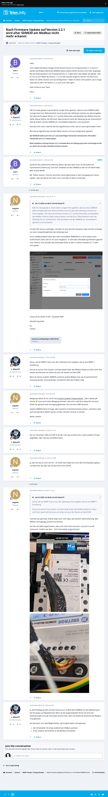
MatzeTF (16, 117)
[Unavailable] (66, 253)
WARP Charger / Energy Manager (48, 43)
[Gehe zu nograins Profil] (15, 200)
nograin (15, 208)
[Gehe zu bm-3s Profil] (7, 43)
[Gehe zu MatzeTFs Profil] (15, 110)
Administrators (16, 120)
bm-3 (14, 43)
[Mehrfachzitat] (30, 98)
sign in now (52, 749)
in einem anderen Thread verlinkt (70, 398)
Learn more (4, 4)
